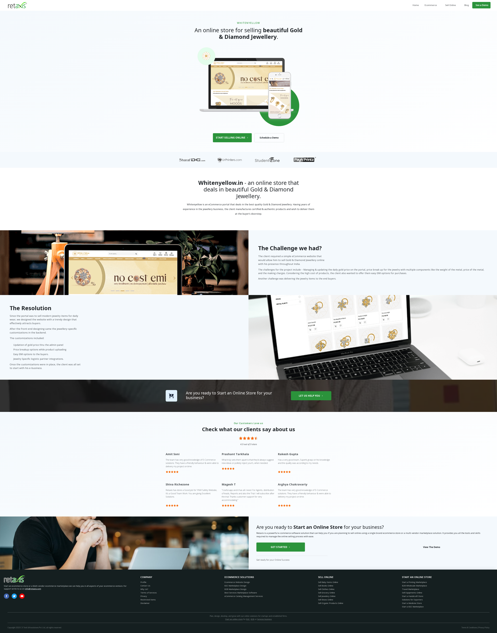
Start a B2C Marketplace (413, 606)
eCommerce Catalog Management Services (243, 596)
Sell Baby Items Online (328, 582)
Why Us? (144, 589)
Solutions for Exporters (412, 599)
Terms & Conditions (469, 627)
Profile (143, 582)
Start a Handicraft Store (412, 596)
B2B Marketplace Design (235, 589)
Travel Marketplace (410, 589)
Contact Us (145, 585)
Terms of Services (148, 592)
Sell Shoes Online (325, 599)
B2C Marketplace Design (235, 585)
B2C (248, 619)
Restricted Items (148, 599)
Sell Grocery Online (326, 592)
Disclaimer (145, 603)
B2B (252, 619)
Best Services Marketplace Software (240, 592)
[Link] (6, 596)
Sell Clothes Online (326, 589)
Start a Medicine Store (412, 603)
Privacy (143, 596)
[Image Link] (17, 5)
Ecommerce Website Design (237, 582)
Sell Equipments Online (412, 592)
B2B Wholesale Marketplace (414, 585)
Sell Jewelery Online (326, 596)
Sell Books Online (325, 585)
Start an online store (234, 619)
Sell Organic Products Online (330, 603)
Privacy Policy (483, 627)
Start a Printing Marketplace (414, 582)
